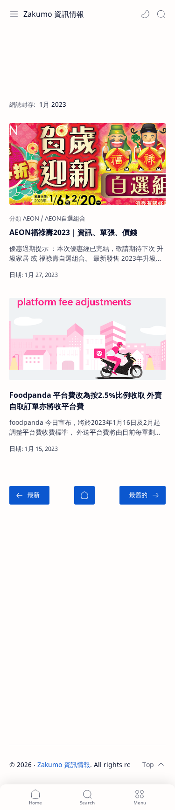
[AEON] (33, 218)
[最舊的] (142, 495)
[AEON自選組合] (65, 218)
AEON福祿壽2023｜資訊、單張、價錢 (73, 232)
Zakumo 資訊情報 (53, 14)
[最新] (29, 495)
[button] (145, 14)
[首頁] (84, 495)
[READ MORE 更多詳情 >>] (132, 274)
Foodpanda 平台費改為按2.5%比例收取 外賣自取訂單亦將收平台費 (85, 400)
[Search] (161, 14)
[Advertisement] (87, 58)
